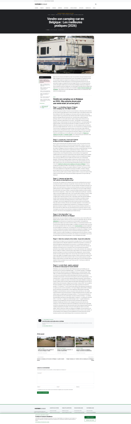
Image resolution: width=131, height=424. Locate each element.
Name (39, 386)
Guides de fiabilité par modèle (67, 412)
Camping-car (68, 13)
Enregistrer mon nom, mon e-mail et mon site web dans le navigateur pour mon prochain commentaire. (55, 389)
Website (77, 386)
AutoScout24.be (78, 225)
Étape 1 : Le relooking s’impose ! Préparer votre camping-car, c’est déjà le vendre (45, 85)
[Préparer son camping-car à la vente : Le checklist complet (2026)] (65, 341)
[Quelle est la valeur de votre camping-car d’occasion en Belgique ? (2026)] (46, 341)
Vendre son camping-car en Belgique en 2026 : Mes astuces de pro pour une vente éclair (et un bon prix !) (45, 81)
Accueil (49, 14)
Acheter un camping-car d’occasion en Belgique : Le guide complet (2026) (50, 359)
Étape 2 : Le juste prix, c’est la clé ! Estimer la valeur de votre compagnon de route (45, 88)
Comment (40, 373)
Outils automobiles (90, 410)
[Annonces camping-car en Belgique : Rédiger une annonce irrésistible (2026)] (85, 341)
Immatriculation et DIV (77, 410)
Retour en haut (42, 103)
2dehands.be (55, 221)
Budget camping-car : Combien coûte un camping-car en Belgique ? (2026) (80, 359)
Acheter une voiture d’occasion (55, 412)
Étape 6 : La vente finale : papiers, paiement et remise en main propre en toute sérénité (45, 100)
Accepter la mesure (90, 417)
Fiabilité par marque (65, 410)
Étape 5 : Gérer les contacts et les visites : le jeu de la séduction (45, 97)
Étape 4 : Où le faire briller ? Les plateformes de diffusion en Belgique (44, 94)
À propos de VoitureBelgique (91, 412)
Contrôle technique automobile (79, 412)
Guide (72, 13)
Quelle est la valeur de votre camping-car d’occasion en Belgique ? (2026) (46, 350)
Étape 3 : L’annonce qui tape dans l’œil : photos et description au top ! (45, 91)
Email (58, 386)
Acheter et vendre (61, 13)
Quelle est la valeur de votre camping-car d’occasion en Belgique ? (72, 163)
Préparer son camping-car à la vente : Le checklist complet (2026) (65, 350)
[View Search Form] (96, 4)
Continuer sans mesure (90, 420)
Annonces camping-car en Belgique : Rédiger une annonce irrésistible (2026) (83, 350)
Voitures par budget (53, 410)
